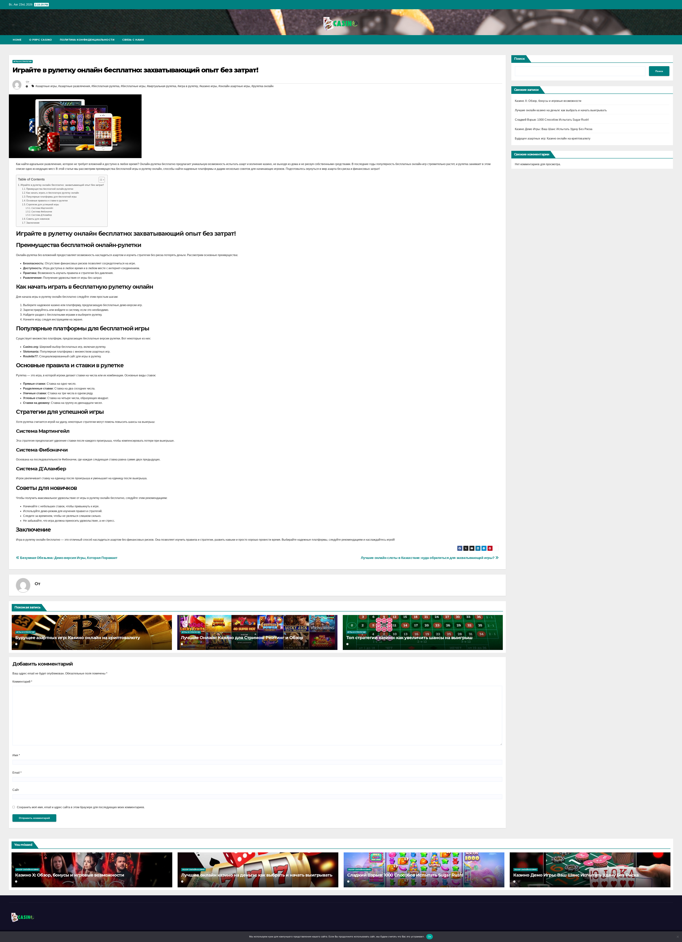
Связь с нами (133, 39)
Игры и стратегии (22, 61)
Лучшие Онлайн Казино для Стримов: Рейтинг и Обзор (242, 637)
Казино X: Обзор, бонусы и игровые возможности (548, 100)
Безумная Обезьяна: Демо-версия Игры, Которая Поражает (68, 558)
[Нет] (677, 936)
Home (17, 39)
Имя (16, 755)
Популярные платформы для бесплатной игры (51, 196)
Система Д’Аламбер (41, 215)
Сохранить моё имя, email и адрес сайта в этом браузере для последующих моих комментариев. (81, 807)
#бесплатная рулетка (105, 86)
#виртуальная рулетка (161, 86)
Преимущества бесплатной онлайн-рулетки (49, 189)
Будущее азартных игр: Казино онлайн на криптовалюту (77, 637)
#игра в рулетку (188, 86)
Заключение (32, 222)
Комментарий (22, 681)
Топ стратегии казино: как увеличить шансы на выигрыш (409, 637)
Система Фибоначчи (41, 211)
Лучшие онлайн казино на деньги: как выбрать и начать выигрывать (561, 110)
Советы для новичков (38, 219)
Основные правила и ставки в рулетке (47, 200)
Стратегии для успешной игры (42, 204)
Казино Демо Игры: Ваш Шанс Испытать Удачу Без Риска (553, 129)
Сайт (15, 789)
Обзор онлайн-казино (27, 869)
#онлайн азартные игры (234, 86)
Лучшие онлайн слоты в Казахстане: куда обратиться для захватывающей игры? (428, 558)
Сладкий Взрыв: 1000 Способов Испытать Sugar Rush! (552, 119)
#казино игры (208, 86)
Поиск (519, 59)
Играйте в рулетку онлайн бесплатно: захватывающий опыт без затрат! (62, 184)
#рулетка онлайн (262, 86)
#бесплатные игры (133, 86)
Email (16, 772)
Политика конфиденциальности (87, 39)
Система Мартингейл (42, 208)
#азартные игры (46, 86)
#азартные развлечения (74, 86)
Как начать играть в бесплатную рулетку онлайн (52, 192)
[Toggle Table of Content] (100, 180)
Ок (429, 936)
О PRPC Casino (40, 39)
